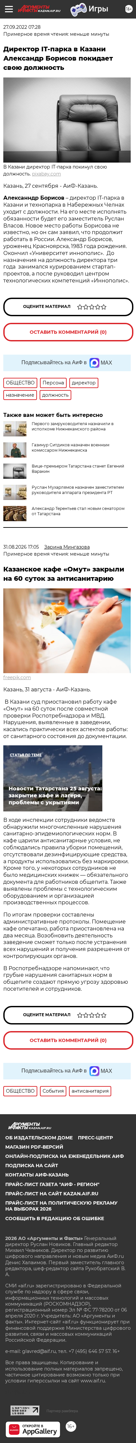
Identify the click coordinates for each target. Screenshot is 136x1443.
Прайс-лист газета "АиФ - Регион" (52, 1184)
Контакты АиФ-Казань (37, 1175)
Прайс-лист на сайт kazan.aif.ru (51, 1194)
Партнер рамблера (62, 1411)
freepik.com (17, 677)
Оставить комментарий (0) (68, 332)
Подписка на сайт (31, 1166)
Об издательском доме (39, 1138)
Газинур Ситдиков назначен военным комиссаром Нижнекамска (70, 447)
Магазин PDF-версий (34, 1147)
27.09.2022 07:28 (22, 27)
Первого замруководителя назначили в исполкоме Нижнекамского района (73, 426)
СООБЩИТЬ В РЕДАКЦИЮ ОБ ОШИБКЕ (54, 1218)
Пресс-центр (95, 1138)
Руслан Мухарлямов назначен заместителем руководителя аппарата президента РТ (78, 490)
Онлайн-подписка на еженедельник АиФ (64, 1156)
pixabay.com (46, 174)
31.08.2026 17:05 (21, 547)
